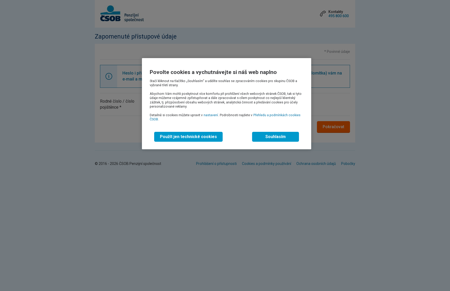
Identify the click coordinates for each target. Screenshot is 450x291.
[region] (226, 103)
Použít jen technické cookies (188, 136)
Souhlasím (275, 136)
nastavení (211, 115)
